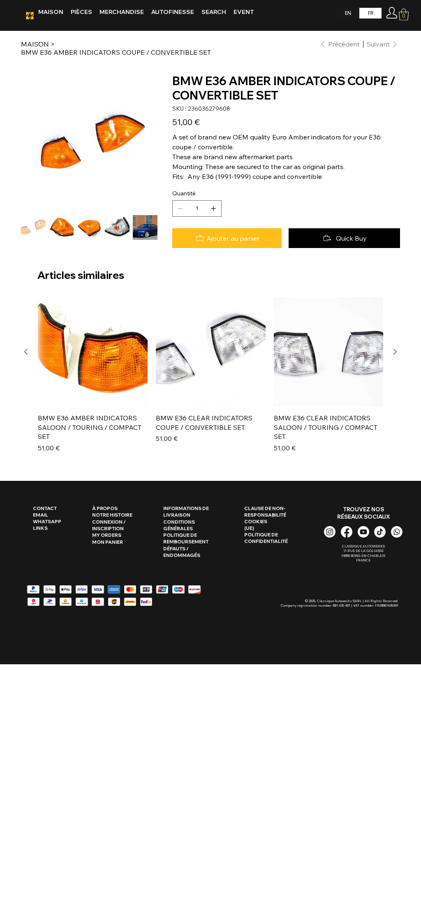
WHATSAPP (47, 521)
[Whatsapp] (396, 532)
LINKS (40, 528)
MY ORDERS (106, 535)
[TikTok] (380, 532)
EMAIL (40, 515)
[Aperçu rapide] (93, 352)
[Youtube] (363, 532)
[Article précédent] (26, 352)
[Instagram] (329, 532)
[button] (404, 15)
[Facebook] (346, 532)
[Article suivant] (395, 352)
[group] (210, 375)
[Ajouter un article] (213, 208)
